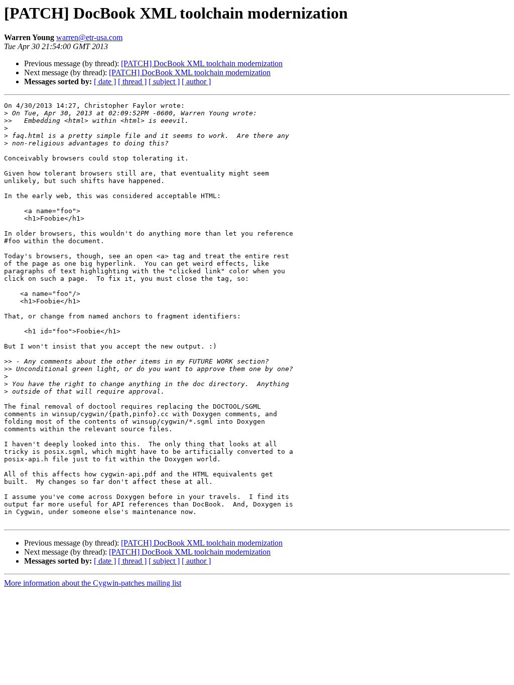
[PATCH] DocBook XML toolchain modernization (202, 63)
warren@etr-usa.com (89, 37)
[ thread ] (132, 81)
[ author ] (196, 81)
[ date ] (105, 81)
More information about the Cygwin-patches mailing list (92, 583)
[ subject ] (164, 81)
